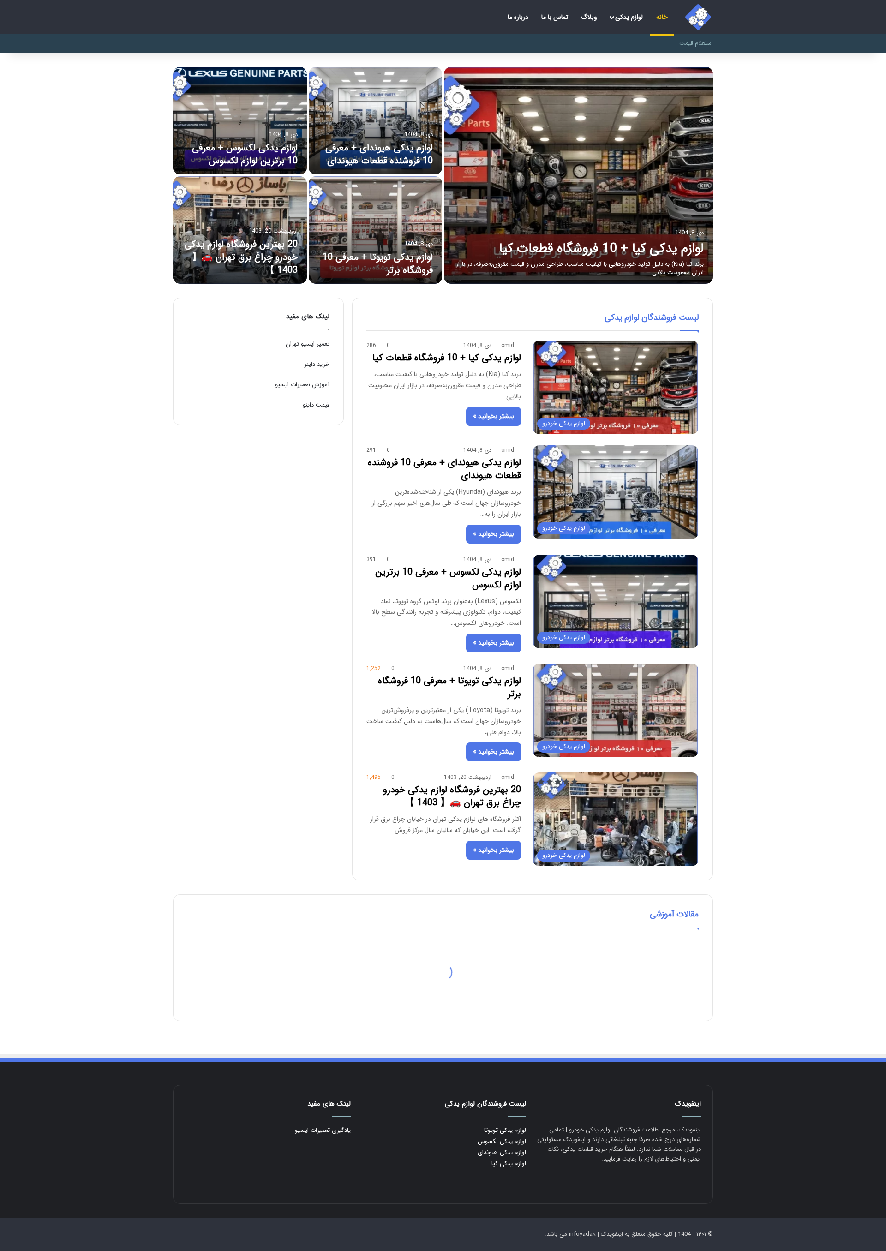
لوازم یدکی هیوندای (502, 1152)
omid (507, 345)
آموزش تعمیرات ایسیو (302, 384)
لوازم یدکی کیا (508, 1163)
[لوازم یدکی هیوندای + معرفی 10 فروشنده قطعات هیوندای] (376, 120)
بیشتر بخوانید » (493, 416)
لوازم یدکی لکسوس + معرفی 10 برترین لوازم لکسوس (245, 154)
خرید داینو (316, 364)
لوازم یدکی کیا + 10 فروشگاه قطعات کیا (601, 249)
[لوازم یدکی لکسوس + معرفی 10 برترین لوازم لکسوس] (240, 120)
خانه (662, 17)
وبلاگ (589, 17)
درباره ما (518, 17)
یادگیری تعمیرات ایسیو (323, 1130)
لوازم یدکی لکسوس (502, 1141)
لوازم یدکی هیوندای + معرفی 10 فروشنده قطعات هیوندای (379, 154)
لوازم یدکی (629, 17)
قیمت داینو (316, 405)
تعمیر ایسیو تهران (307, 344)
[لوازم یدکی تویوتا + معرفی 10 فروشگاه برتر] (376, 230)
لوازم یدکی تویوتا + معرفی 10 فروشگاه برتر (378, 263)
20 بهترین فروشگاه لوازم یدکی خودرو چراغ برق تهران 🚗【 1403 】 (241, 257)
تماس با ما (554, 17)
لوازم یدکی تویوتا (505, 1130)
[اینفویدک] (698, 17)
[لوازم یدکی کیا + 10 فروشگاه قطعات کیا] (578, 175)
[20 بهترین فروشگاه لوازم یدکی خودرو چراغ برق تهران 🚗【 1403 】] (240, 230)
